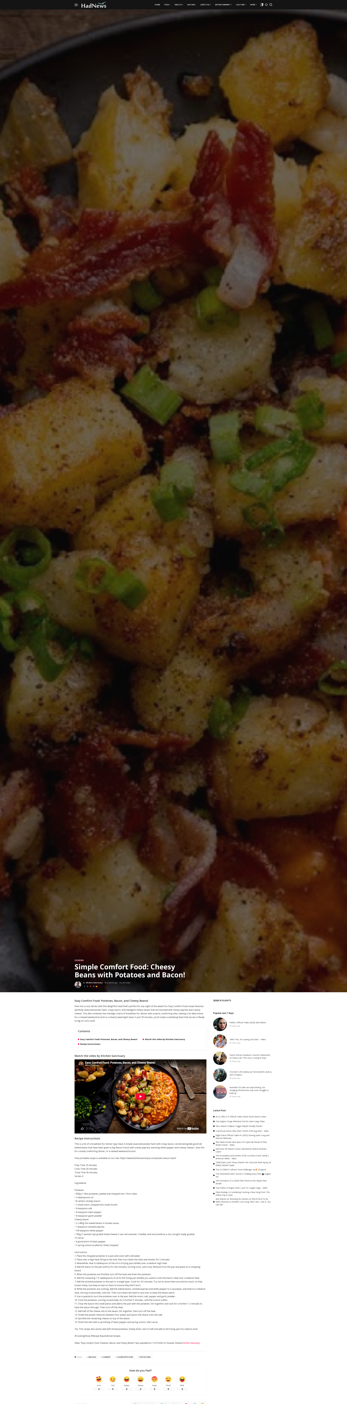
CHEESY (106, 1357)
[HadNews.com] (94, 5)
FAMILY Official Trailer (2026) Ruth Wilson (247, 1022)
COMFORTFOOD (125, 1357)
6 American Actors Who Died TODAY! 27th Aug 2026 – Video (242, 1131)
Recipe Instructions (90, 1044)
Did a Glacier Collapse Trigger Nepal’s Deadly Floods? (239, 1126)
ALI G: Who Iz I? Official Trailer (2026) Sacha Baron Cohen (241, 1116)
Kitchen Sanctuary (94, 983)
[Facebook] (84, 986)
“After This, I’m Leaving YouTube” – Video (247, 1039)
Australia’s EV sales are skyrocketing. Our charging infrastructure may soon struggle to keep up (249, 1090)
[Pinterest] (90, 986)
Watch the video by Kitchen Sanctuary (165, 1039)
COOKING (79, 960)
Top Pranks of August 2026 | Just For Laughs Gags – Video (242, 1188)
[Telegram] (93, 986)
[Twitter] (87, 986)
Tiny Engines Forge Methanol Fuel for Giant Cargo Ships (240, 1121)
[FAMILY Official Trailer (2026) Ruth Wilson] (220, 1024)
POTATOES (145, 1357)
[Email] (96, 986)
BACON (92, 1357)
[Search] (270, 4)
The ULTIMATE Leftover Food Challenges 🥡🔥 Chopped (241, 1169)
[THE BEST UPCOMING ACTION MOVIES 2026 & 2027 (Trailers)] (220, 1075)
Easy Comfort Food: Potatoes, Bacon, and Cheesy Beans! (108, 1039)
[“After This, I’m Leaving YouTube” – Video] (220, 1041)
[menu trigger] (78, 4)
